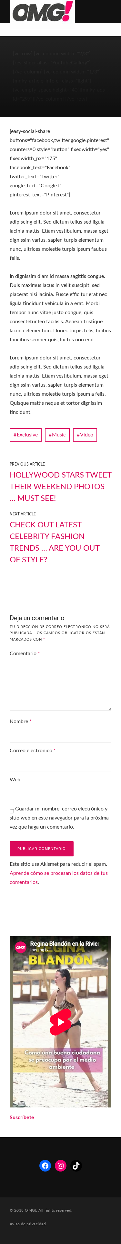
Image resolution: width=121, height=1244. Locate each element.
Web (15, 779)
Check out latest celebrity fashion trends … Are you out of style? (54, 542)
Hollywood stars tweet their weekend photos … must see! (60, 486)
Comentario (25, 653)
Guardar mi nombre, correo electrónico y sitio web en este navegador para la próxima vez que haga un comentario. (59, 818)
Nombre (21, 721)
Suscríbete (22, 1117)
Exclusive (27, 434)
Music (59, 434)
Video (86, 434)
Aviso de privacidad (28, 1224)
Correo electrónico (33, 750)
